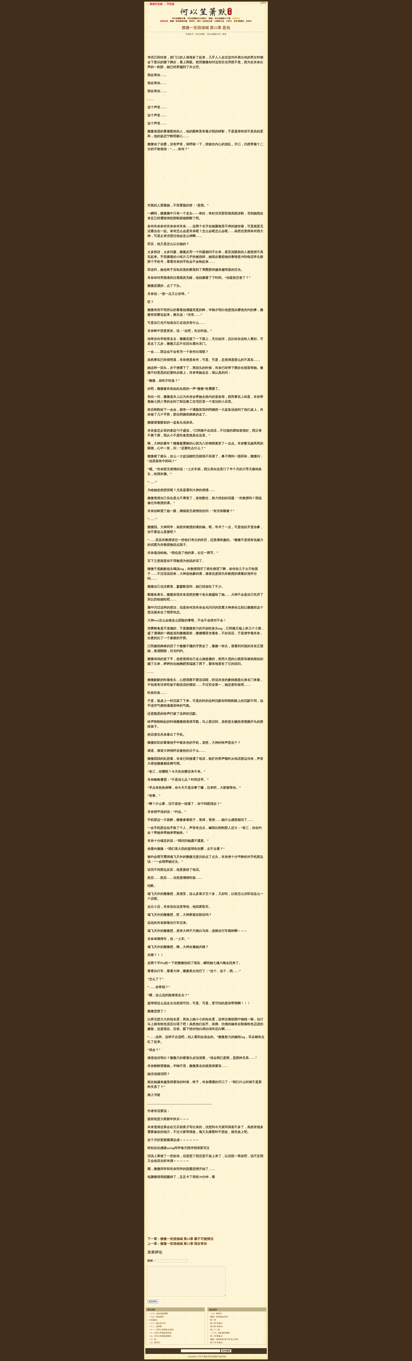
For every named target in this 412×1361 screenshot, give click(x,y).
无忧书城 (222, 1356)
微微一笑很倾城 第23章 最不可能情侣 (186, 1239)
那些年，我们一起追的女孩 (200, 21)
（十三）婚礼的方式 (157, 1323)
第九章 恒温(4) (216, 1326)
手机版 (170, 4)
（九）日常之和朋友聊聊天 (160, 1336)
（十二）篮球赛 (155, 1326)
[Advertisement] (206, 44)
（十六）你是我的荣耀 (158, 1313)
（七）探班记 (154, 1342)
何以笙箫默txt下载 (222, 18)
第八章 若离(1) (216, 1323)
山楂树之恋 (219, 21)
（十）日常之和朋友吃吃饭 (160, 1333)
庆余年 (249, 21)
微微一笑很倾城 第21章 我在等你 (183, 1243)
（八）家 (152, 1339)
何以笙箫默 (200, 34)
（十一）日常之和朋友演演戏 (160, 1330)
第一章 (213, 1320)
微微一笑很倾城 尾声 (219, 1317)
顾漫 (211, 18)
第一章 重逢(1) (216, 1336)
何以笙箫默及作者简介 (197, 18)
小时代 (229, 21)
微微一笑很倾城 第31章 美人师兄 (224, 1339)
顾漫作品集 (156, 4)
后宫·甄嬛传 (239, 21)
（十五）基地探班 (156, 1317)
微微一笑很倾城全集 (178, 21)
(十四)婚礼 (152, 1320)
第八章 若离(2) (216, 1342)
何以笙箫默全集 (179, 18)
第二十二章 (215, 1330)
